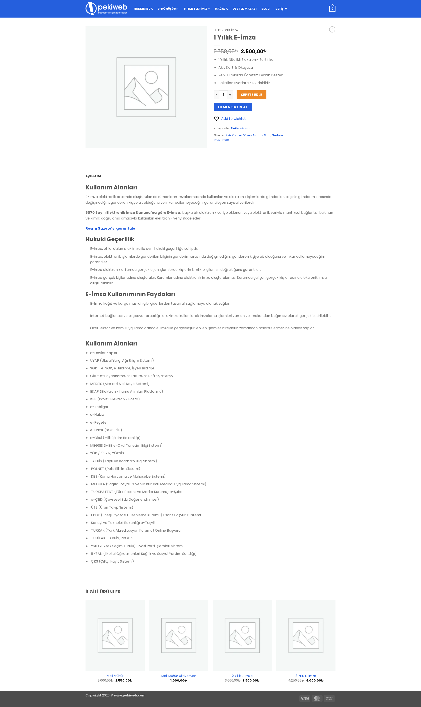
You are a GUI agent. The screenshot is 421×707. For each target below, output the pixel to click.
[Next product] (332, 29)
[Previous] (85, 644)
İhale (225, 140)
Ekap (267, 135)
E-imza (258, 135)
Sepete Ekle (251, 94)
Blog (265, 9)
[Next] (335, 644)
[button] (332, 9)
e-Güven (245, 135)
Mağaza (221, 9)
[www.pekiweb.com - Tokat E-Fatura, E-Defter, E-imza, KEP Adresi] (106, 8)
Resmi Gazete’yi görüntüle (110, 228)
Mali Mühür (115, 676)
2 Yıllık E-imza (242, 676)
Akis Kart (232, 135)
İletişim (281, 9)
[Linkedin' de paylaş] (249, 149)
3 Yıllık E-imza (306, 676)
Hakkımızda (143, 9)
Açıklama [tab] (93, 176)
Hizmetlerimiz (195, 9)
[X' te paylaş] (225, 149)
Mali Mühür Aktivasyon (178, 676)
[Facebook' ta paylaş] (217, 149)
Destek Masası (245, 9)
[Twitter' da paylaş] (233, 149)
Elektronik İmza (226, 30)
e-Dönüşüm (167, 9)
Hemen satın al (233, 107)
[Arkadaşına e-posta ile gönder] (241, 149)
